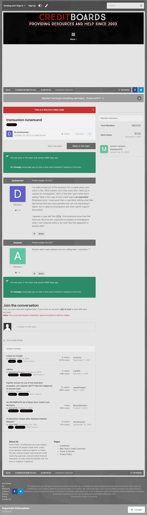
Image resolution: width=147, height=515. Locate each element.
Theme (5, 491)
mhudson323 (116, 149)
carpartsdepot (79, 387)
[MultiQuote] (34, 234)
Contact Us (6, 499)
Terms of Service (67, 451)
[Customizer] (40, 5)
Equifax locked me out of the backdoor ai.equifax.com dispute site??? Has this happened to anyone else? (29, 386)
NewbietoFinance (17, 372)
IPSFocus (6, 488)
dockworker (23, 132)
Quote (41, 234)
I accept (137, 509)
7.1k (18, 272)
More (73, 39)
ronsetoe (77, 357)
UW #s (9, 369)
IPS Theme (6, 483)
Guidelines (7, 511)
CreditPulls (64, 446)
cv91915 (76, 371)
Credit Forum (40, 135)
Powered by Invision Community (84, 496)
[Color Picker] (46, 5)
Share (66, 134)
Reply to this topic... (28, 326)
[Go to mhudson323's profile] (104, 149)
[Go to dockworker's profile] (9, 134)
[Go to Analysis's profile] (18, 256)
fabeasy (12, 358)
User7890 (13, 424)
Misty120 (13, 408)
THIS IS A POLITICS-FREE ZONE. (49, 110)
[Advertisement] (73, 66)
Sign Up (31, 5)
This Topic (130, 5)
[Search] (141, 6)
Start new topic (55, 146)
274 (19, 210)
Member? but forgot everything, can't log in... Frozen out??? (71, 98)
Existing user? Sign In (14, 5)
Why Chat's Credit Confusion (73, 448)
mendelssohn (79, 422)
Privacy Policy (66, 454)
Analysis (17, 242)
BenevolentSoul (80, 405)
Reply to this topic (81, 146)
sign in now (65, 309)
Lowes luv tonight (14, 356)
